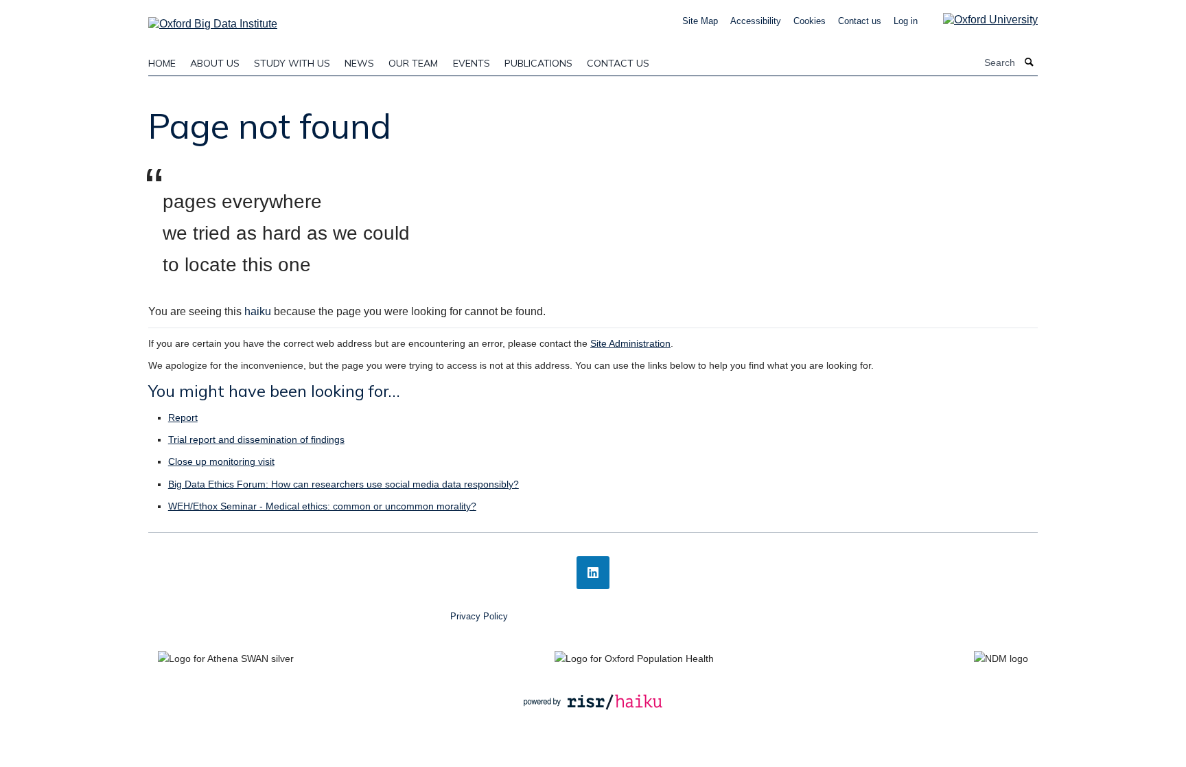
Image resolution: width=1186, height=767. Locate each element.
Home (162, 63)
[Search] (1029, 62)
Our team (413, 63)
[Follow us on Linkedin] (593, 572)
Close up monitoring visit (221, 461)
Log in (906, 21)
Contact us (859, 21)
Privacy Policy (479, 616)
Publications (538, 63)
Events (471, 63)
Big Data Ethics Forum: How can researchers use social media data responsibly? (343, 484)
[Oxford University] (980, 19)
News (359, 63)
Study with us (292, 63)
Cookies (809, 21)
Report (183, 417)
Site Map (700, 21)
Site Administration (630, 343)
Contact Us (618, 63)
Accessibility (755, 21)
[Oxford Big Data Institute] (212, 19)
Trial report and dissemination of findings (256, 439)
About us (215, 63)
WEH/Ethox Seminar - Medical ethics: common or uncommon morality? (322, 506)
